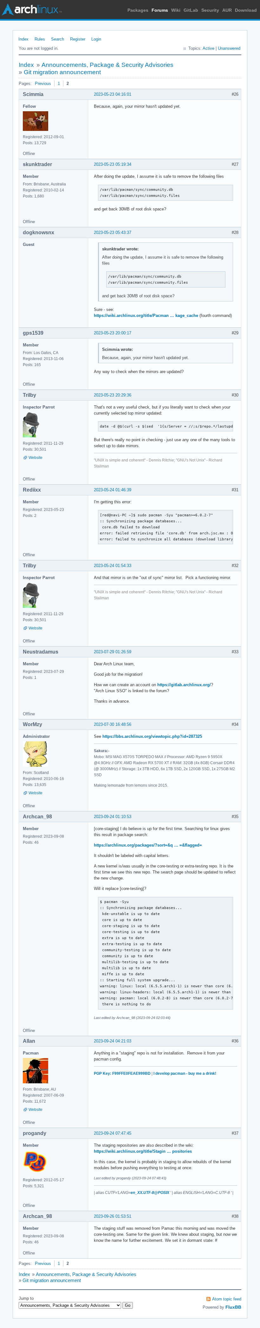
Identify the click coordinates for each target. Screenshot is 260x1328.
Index (23, 39)
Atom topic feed (226, 1299)
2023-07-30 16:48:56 (112, 724)
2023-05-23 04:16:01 (112, 94)
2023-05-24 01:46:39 (112, 489)
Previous (43, 83)
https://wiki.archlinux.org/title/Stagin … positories (143, 1151)
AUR (227, 10)
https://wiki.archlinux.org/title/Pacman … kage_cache (146, 315)
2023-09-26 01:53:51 (112, 1216)
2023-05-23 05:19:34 (112, 164)
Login (96, 39)
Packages (137, 10)
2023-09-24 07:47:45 (112, 1133)
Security (210, 10)
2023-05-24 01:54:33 (112, 565)
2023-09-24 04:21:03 (112, 1041)
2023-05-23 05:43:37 (112, 232)
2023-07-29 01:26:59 (112, 651)
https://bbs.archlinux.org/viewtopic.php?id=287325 (152, 736)
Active (208, 48)
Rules (40, 39)
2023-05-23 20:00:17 (112, 333)
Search (57, 39)
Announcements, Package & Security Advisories (107, 64)
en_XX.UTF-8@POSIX (150, 1192)
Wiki (175, 10)
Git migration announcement (62, 72)
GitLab (191, 10)
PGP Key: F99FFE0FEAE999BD (122, 1073)
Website (35, 457)
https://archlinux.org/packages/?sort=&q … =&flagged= (148, 845)
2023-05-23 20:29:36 (112, 395)
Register (77, 39)
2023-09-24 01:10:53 (112, 816)
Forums (160, 10)
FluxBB (233, 1307)
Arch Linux (32, 9)
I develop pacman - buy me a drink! (184, 1073)
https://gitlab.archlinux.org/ (184, 684)
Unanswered (229, 48)
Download (246, 10)
